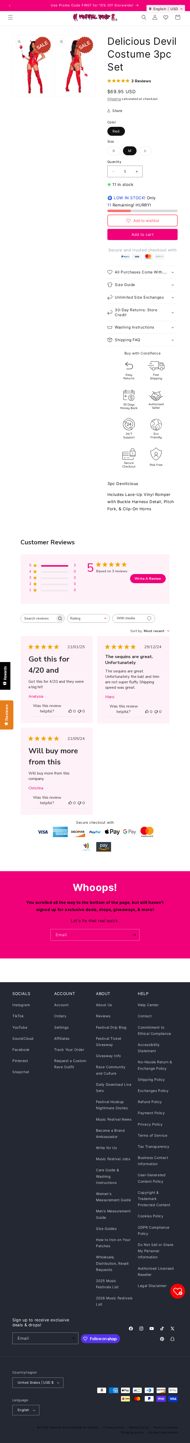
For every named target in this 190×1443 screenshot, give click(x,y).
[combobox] (88, 618)
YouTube (19, 1027)
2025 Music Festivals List (107, 1284)
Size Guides (106, 1228)
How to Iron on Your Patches (113, 1243)
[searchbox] (38, 618)
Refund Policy (150, 1102)
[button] (10, 17)
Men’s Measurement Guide (113, 1214)
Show (5, 676)
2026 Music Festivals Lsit (114, 1301)
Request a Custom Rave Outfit (70, 1064)
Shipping (114, 99)
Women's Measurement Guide (113, 1197)
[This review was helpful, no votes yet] (70, 711)
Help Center (148, 1005)
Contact (145, 1016)
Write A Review (148, 578)
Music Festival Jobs (113, 1159)
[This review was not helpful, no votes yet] (79, 711)
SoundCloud (23, 1038)
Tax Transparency (153, 1146)
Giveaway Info (108, 1056)
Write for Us (106, 1148)
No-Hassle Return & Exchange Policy (155, 1065)
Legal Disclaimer (152, 1286)
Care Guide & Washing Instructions (107, 1176)
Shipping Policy (151, 1079)
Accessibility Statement (149, 1048)
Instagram (21, 1005)
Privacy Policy (150, 1124)
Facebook (21, 1049)
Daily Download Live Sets (113, 1087)
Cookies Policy (150, 1216)
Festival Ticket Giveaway (108, 1041)
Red (116, 131)
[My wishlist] (165, 17)
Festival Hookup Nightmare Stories (112, 1105)
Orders (60, 1016)
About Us (104, 1005)
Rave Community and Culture (110, 1070)
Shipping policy (132, 1432)
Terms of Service (152, 1135)
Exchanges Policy (153, 1090)
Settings (61, 1027)
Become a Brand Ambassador (110, 1133)
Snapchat (20, 1072)
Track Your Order (69, 1049)
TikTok (18, 1016)
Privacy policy (113, 1427)
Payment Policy (151, 1113)
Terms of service (166, 1427)
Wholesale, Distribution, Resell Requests (112, 1263)
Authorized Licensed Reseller (156, 1271)
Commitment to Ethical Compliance (154, 1030)
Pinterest (20, 1061)
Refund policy (139, 1427)
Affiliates (62, 1038)
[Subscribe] (133, 935)
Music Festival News (113, 1119)
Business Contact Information (153, 1160)
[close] (90, 1414)
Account (61, 1005)
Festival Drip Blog (111, 1027)
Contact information (163, 1432)
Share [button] (117, 111)
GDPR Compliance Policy (153, 1230)
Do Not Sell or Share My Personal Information (155, 1251)
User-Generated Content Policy (152, 1178)
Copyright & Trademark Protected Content (154, 1198)
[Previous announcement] (9, 5)
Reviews (103, 1016)
